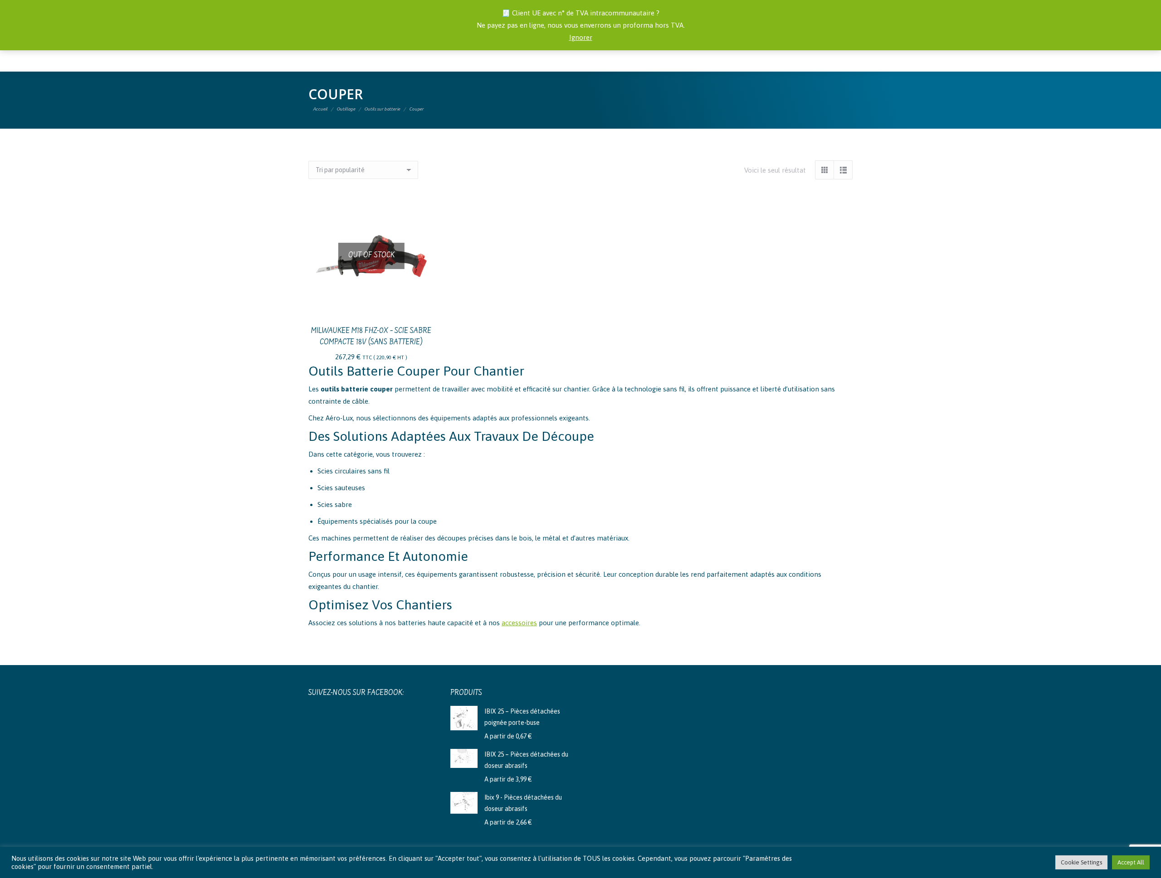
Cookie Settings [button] (1081, 862)
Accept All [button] (1130, 862)
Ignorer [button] (580, 37)
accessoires (519, 623)
